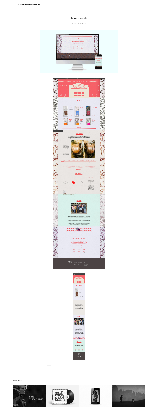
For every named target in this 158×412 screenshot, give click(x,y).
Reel (113, 4)
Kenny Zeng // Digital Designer (29, 4)
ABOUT (130, 4)
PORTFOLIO (121, 4)
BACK (49, 365)
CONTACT (138, 4)
